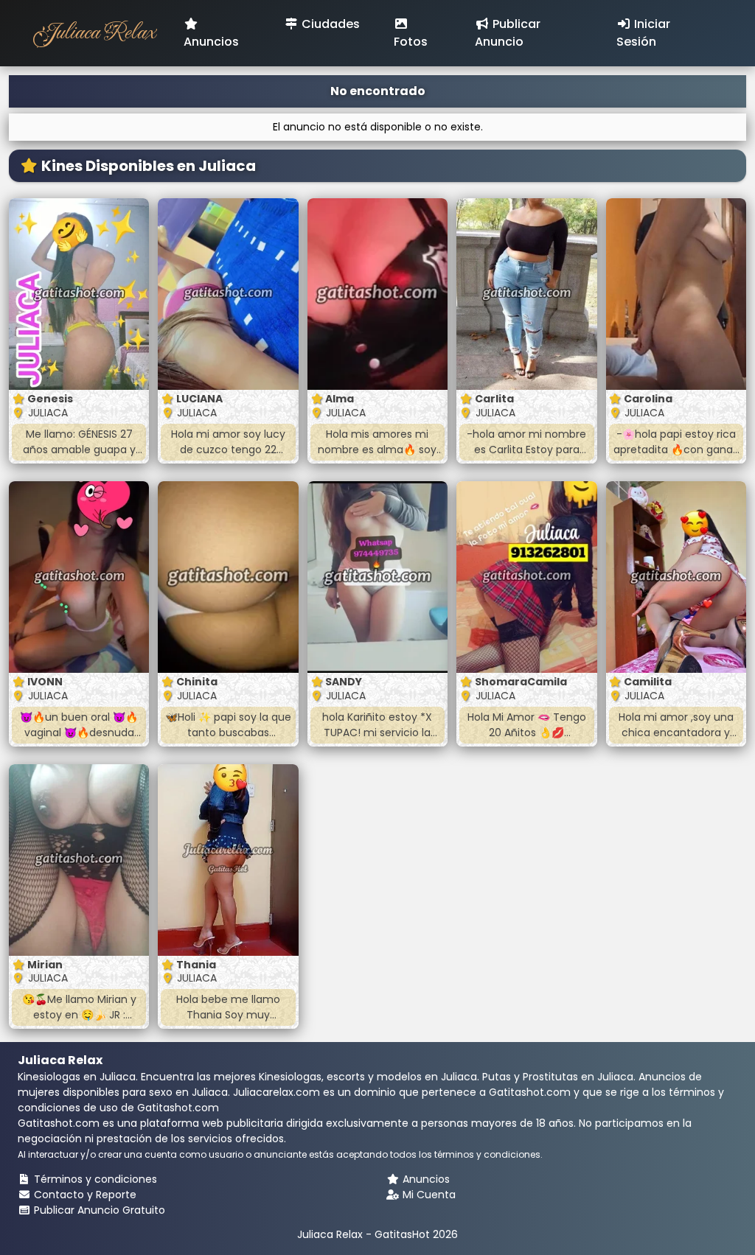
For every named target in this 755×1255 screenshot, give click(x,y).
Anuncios (211, 41)
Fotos (411, 41)
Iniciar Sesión (643, 32)
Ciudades (329, 23)
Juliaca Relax (93, 33)
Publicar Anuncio (507, 32)
